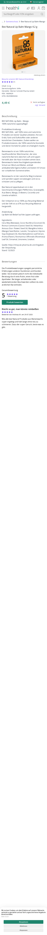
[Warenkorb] (43, 8)
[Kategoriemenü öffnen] (3, 8)
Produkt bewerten (15, 302)
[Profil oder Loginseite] (39, 8)
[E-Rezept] (33, 8)
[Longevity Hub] (28, 8)
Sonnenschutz (12, 21)
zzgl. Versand (40, 105)
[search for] (42, 14)
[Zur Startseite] (12, 8)
